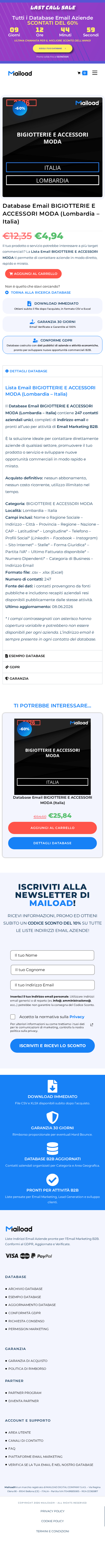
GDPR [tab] (14, 667)
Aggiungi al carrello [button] (53, 828)
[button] (33, 273)
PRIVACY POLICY (52, 1511)
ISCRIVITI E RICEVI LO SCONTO (52, 1045)
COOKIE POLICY (52, 1521)
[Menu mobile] (92, 73)
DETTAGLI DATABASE (52, 843)
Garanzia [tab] (19, 678)
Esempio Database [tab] (26, 656)
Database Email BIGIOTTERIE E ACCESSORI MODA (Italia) (52, 800)
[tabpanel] (52, 513)
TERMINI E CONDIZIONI (52, 1531)
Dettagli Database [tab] (28, 371)
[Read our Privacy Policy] (92, 1025)
